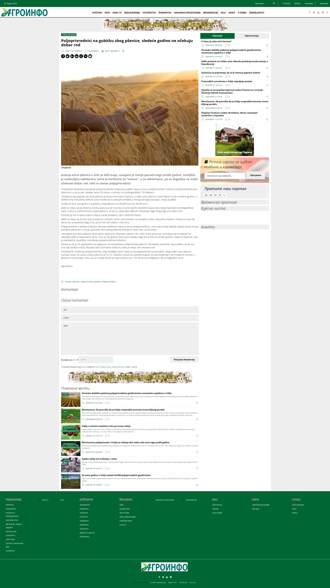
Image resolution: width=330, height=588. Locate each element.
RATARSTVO (10, 505)
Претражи (255, 175)
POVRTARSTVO (11, 509)
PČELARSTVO (84, 529)
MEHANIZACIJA (210, 12)
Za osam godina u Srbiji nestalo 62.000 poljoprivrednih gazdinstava (116, 475)
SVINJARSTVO (84, 509)
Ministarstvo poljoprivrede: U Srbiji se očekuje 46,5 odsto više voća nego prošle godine (125, 442)
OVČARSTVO (84, 513)
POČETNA (97, 12)
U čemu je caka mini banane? (216, 41)
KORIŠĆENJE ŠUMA (125, 521)
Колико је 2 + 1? (70, 359)
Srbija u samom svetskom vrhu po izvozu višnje (106, 426)
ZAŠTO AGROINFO (298, 505)
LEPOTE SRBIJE (217, 513)
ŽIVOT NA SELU (217, 505)
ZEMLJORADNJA (132, 12)
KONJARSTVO (84, 521)
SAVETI (231, 12)
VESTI (107, 12)
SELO (223, 12)
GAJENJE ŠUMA (124, 509)
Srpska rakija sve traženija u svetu (99, 458)
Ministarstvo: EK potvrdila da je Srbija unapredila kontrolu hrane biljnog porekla (123, 409)
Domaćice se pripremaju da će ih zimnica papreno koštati (230, 72)
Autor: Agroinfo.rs (112, 51)
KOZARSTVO (84, 517)
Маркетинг (172, 582)
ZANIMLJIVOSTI (256, 12)
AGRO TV (117, 12)
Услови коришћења (158, 582)
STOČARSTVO (149, 12)
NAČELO (295, 513)
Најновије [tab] (217, 35)
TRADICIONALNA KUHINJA (260, 505)
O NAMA (242, 12)
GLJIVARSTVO (10, 551)
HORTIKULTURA (11, 532)
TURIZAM (215, 509)
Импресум (183, 582)
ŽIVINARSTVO (84, 525)
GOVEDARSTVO (85, 505)
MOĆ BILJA (255, 509)
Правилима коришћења (112, 366)
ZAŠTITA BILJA (10, 539)
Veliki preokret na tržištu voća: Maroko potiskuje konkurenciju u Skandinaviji (234, 62)
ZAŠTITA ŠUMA (124, 513)
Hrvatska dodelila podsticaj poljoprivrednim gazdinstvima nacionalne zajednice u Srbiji (126, 393)
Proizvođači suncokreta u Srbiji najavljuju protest (226, 81)
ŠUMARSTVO (165, 12)
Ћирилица (324, 3)
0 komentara (93, 51)
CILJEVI (294, 509)
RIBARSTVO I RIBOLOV (87, 533)
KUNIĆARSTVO (84, 537)
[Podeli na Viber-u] (86, 56)
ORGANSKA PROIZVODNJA (187, 12)
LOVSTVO (122, 525)
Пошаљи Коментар (184, 359)
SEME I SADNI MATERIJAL (127, 517)
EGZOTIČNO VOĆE (12, 520)
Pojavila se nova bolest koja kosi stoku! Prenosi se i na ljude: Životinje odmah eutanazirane (232, 91)
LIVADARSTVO (10, 535)
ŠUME (121, 505)
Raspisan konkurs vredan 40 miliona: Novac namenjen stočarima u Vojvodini (229, 114)
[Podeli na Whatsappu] (81, 56)
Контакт (193, 582)
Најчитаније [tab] (252, 35)
